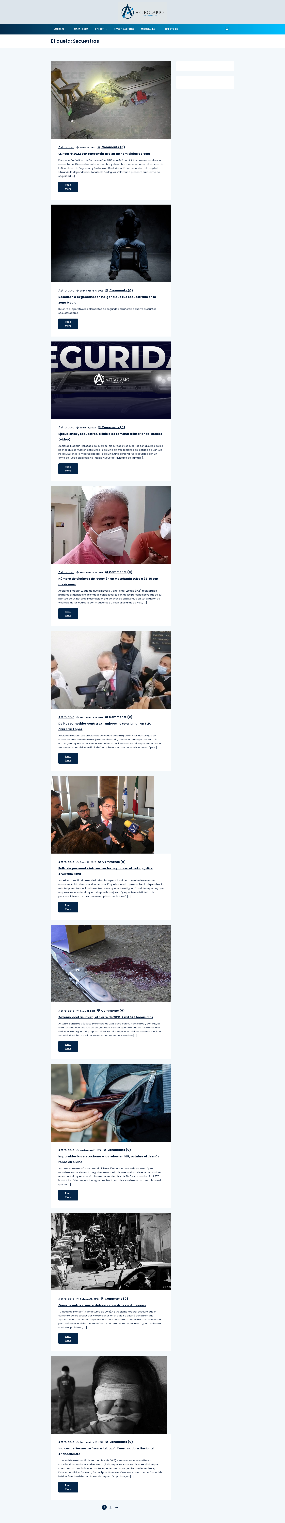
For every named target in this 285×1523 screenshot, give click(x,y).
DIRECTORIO (171, 29)
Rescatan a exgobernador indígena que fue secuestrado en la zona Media (107, 300)
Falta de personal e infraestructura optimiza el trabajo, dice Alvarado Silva (105, 871)
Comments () (113, 147)
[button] (227, 29)
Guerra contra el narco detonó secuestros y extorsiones (102, 1305)
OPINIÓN (99, 29)
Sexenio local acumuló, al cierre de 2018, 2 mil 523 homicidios (105, 1017)
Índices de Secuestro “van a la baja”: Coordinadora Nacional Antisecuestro (106, 1451)
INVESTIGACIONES (124, 29)
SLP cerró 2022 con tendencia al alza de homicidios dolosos (104, 154)
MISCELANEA (148, 29)
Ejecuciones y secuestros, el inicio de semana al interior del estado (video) (110, 436)
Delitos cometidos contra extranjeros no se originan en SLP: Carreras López (104, 726)
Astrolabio (66, 147)
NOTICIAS (58, 29)
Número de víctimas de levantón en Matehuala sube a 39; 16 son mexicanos (108, 581)
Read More (68, 186)
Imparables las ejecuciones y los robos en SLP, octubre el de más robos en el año (108, 1159)
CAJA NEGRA (81, 29)
